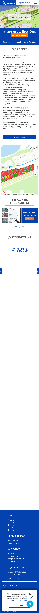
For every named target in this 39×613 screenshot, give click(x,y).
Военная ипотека (14, 556)
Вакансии (11, 522)
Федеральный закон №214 (10, 586)
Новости (11, 525)
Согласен (19, 605)
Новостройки (13, 541)
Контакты (11, 528)
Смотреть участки (19, 35)
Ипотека (11, 554)
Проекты (11, 530)
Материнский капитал (16, 559)
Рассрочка (12, 561)
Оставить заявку (20, 137)
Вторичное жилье (14, 543)
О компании (12, 520)
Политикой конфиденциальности (21, 599)
